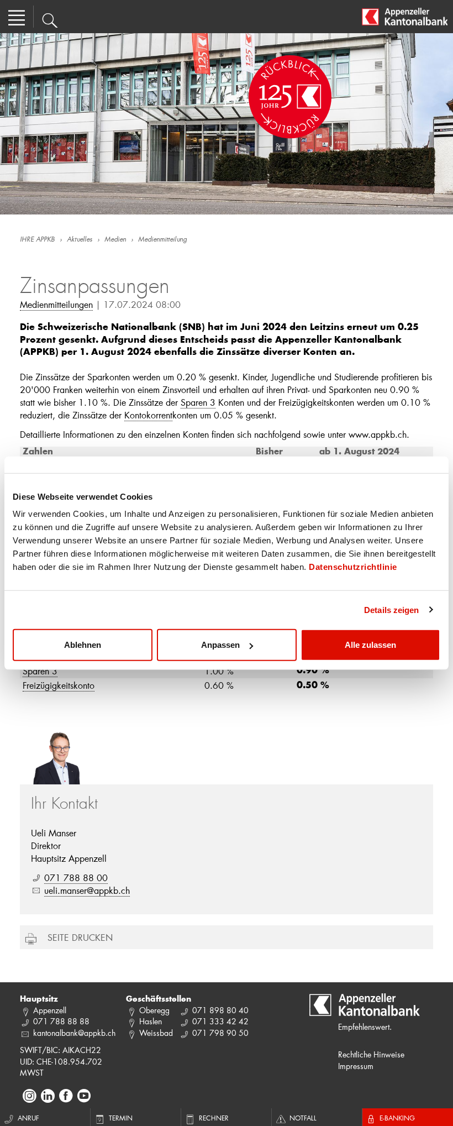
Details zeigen (391, 609)
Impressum (355, 1066)
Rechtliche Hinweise (371, 1054)
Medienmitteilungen (56, 304)
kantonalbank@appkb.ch (74, 1033)
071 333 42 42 (220, 1021)
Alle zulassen (370, 645)
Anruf (28, 1118)
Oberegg (154, 1010)
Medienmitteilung (162, 240)
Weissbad (156, 1033)
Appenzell (49, 1010)
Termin (121, 1118)
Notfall (303, 1118)
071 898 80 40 (220, 1010)
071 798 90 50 (220, 1033)
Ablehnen (82, 645)
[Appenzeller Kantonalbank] (404, 16)
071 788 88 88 (61, 1021)
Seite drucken (80, 937)
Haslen (150, 1021)
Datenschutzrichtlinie (353, 567)
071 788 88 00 (76, 877)
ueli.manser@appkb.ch (87, 890)
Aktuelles (79, 240)
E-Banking (397, 1118)
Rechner (214, 1118)
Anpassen (220, 645)
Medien (115, 240)
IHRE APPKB (37, 240)
